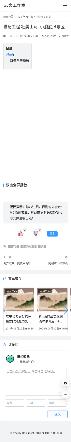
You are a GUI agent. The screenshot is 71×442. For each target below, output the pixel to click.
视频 (42, 246)
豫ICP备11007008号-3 (49, 433)
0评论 (65, 35)
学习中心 (28, 16)
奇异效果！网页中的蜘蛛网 (18, 263)
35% (65, 395)
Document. (28, 433)
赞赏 (52, 233)
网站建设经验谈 (58, 263)
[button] (66, 310)
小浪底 (39, 16)
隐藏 (10, 55)
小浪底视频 (28, 246)
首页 (17, 16)
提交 (57, 414)
